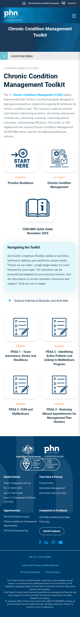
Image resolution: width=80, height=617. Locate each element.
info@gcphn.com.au (21, 483)
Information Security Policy (52, 493)
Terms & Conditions (30, 572)
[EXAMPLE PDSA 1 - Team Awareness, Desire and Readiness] (21, 327)
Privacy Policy (46, 483)
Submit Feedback (51, 531)
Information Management (52, 488)
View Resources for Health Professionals (43, 3)
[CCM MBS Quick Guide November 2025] (38, 208)
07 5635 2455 (15, 488)
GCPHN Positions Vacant (16, 516)
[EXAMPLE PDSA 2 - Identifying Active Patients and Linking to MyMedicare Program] (59, 327)
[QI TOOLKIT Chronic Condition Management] (59, 158)
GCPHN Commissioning (16, 530)
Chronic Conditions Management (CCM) (37, 95)
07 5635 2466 (16, 493)
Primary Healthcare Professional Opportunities (20, 523)
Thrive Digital (44, 556)
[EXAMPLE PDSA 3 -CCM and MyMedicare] (21, 385)
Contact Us (72, 3)
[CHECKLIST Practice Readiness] (21, 158)
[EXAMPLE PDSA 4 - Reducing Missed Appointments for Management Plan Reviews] (59, 385)
